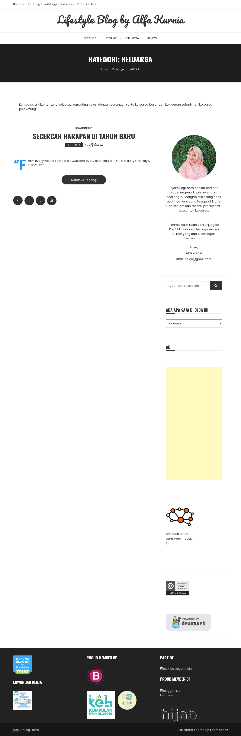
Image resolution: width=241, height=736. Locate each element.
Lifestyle (111, 38)
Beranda (19, 4)
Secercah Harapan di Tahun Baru (84, 136)
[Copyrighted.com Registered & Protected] (194, 588)
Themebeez (219, 730)
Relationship (84, 128)
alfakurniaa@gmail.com (194, 259)
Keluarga (132, 38)
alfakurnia (96, 144)
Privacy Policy (86, 4)
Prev (18, 200)
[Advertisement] (194, 423)
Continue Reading (84, 180)
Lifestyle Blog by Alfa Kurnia (120, 19)
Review (152, 38)
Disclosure (67, 4)
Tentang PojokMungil (42, 4)
